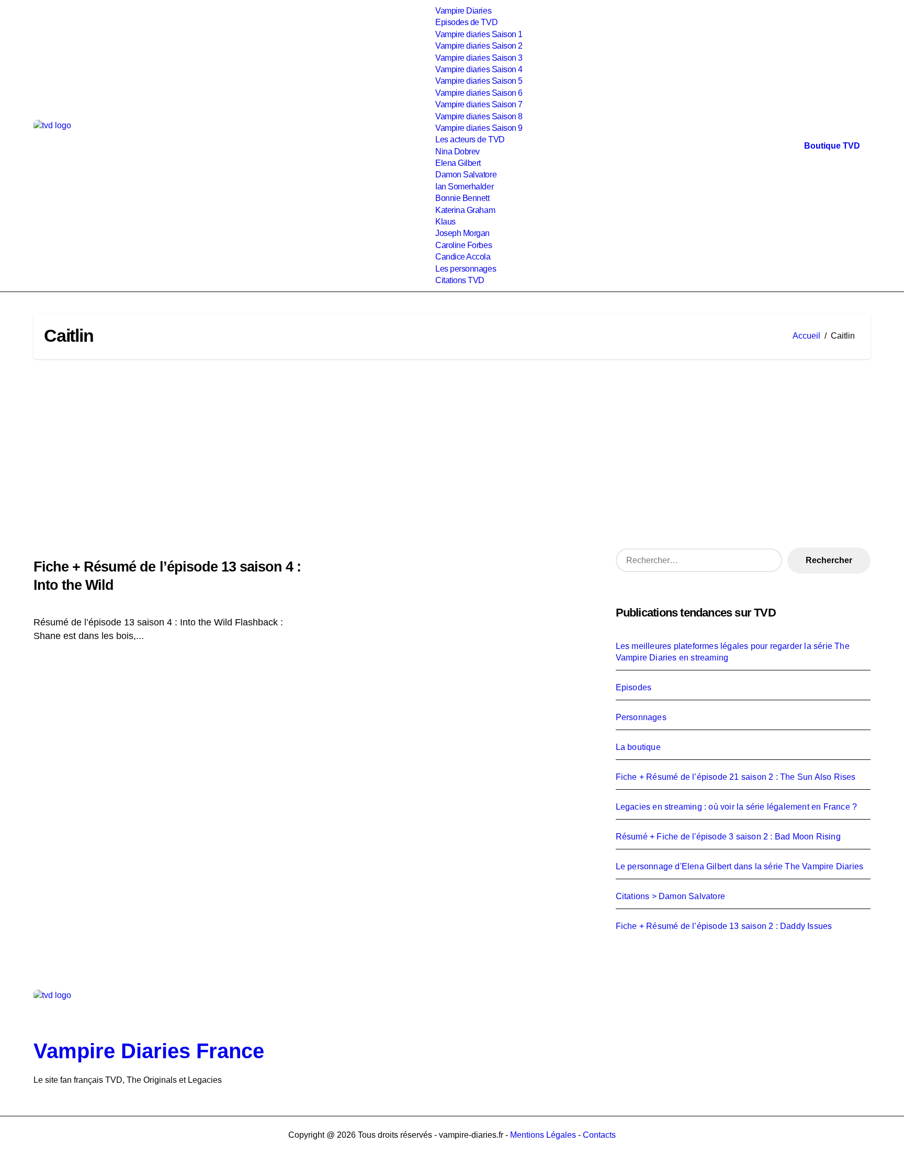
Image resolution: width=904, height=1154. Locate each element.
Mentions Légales (544, 1134)
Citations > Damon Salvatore (670, 896)
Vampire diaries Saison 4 (478, 69)
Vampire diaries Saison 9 (478, 128)
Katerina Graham (465, 210)
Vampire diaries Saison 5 (478, 80)
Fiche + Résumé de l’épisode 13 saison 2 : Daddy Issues (724, 926)
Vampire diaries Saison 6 (478, 92)
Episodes (634, 687)
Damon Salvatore (465, 174)
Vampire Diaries (463, 10)
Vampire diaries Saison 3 (478, 57)
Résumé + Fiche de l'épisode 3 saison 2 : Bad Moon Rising (728, 836)
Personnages (641, 717)
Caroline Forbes (463, 245)
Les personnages (465, 268)
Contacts (599, 1134)
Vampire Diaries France (148, 1050)
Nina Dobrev (457, 151)
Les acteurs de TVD (469, 139)
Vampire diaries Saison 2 (478, 45)
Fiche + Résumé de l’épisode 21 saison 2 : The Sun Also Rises (736, 776)
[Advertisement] (452, 453)
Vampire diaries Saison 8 (478, 116)
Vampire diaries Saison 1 (478, 34)
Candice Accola (462, 256)
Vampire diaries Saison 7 (478, 104)
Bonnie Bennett (462, 198)
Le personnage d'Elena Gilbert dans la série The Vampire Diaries (740, 866)
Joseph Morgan (462, 233)
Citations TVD (459, 280)
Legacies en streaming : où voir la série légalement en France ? (736, 806)
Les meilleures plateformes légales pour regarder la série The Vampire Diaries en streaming (733, 652)
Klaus (445, 221)
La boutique (638, 747)
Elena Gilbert (458, 163)
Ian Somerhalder (464, 186)
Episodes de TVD (466, 22)
